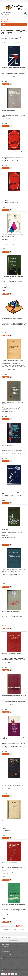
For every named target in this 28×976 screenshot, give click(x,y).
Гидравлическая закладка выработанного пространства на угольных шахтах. (12, 277)
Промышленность (7, 27)
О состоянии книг (5, 946)
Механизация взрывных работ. (9, 862)
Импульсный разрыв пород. (9, 485)
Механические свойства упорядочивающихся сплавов (13, 905)
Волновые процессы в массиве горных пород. (13, 67)
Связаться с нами (5, 956)
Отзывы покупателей (6, 21)
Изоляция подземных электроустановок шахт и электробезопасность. (14, 444)
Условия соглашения (6, 951)
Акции (9, 19)
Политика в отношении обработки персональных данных (14, 960)
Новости (4, 19)
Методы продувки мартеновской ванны (12, 820)
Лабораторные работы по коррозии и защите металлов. (13, 737)
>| (2, 927)
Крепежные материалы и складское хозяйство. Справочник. (14, 696)
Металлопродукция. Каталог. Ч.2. (10, 779)
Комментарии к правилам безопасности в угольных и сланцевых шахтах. (12, 654)
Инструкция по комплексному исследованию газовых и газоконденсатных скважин (13, 570)
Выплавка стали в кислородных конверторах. (13, 192)
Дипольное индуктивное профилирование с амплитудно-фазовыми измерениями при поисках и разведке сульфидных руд (13, 362)
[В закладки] (10, 84)
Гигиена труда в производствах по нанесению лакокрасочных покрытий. (13, 235)
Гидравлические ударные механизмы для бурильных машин (12, 319)
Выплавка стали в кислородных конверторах (13, 151)
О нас (3, 948)
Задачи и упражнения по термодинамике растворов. (12, 403)
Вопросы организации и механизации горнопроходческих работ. (11, 109)
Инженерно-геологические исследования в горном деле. (13, 528)
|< (2, 925)
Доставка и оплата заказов (7, 949)
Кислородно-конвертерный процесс (11, 611)
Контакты (15, 19)
